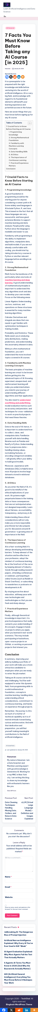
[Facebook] (7, 77)
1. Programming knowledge (15, 133)
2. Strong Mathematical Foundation (19, 138)
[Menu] (5, 16)
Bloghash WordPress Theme (19, 1004)
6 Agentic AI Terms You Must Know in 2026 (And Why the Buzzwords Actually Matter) (17, 966)
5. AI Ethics (13, 154)
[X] (11, 77)
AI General (10, 28)
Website (9, 897)
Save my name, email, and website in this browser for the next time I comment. (17, 908)
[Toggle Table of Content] (28, 123)
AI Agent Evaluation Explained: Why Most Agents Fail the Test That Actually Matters (18, 954)
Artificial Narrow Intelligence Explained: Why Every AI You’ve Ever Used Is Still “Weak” (18, 943)
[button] (11, 790)
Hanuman (11, 756)
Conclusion (11, 169)
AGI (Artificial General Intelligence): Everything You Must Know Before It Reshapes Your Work (18, 978)
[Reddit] (15, 77)
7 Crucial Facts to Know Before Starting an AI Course (18, 127)
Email (8, 887)
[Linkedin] (19, 77)
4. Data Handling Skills (18, 152)
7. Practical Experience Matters (18, 164)
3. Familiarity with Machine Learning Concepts (16, 146)
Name (8, 877)
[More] (23, 77)
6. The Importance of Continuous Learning (18, 158)
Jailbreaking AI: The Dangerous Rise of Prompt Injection (18, 933)
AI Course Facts (10, 745)
